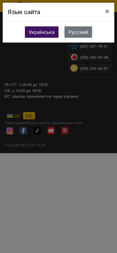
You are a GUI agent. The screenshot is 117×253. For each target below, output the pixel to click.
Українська (42, 32)
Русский (78, 32)
